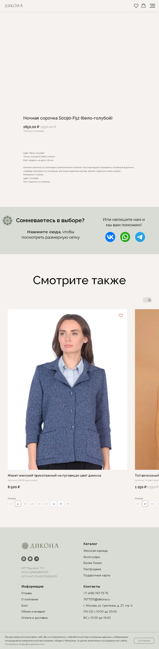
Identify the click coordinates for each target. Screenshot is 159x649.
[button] (136, 5)
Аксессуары (91, 557)
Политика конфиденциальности (24, 644)
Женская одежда (95, 551)
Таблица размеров (33, 131)
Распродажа (92, 569)
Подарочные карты (96, 575)
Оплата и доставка (34, 618)
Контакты (91, 586)
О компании (29, 599)
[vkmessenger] (23, 558)
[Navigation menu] (152, 6)
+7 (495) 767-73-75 (95, 593)
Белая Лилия (92, 563)
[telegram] (36, 558)
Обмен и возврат (33, 611)
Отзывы (26, 593)
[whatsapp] (30, 558)
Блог (24, 605)
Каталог (90, 544)
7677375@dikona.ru (96, 599)
